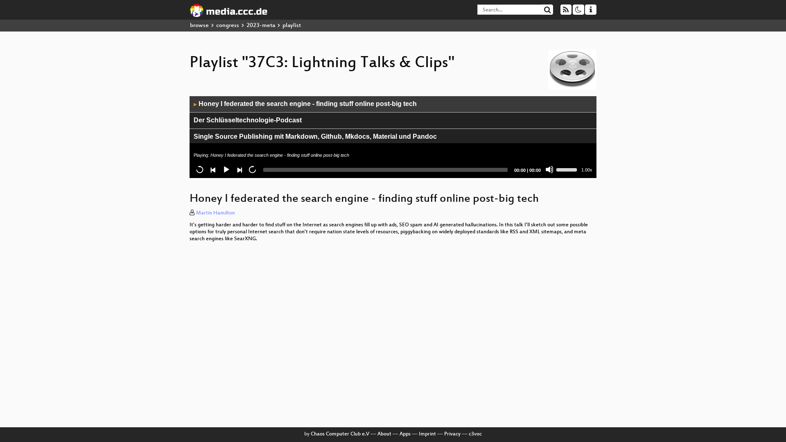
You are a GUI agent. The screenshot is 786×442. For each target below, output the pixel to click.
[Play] (226, 169)
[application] (393, 137)
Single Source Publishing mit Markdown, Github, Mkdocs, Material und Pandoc (315, 136)
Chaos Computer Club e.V (340, 434)
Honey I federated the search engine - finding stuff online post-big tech (305, 103)
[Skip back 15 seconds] (199, 169)
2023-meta (260, 25)
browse (199, 25)
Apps (405, 434)
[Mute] (549, 169)
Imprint (427, 434)
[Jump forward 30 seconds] (252, 169)
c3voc (475, 434)
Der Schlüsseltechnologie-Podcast (248, 120)
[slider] (567, 169)
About (384, 434)
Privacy (452, 434)
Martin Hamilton (215, 213)
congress (227, 25)
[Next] (239, 169)
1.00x (586, 169)
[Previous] (213, 169)
